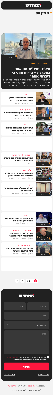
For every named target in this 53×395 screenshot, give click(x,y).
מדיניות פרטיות (9, 374)
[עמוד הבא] (22, 281)
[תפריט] (46, 5)
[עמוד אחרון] (17, 281)
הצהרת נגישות (43, 374)
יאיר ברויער (12, 385)
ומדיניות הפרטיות (11, 357)
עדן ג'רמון (31, 385)
